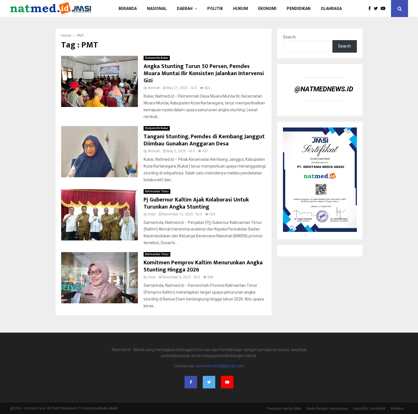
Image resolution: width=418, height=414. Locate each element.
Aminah (154, 88)
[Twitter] (377, 8)
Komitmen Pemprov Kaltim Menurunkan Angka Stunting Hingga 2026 (203, 266)
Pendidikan (299, 8)
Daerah (185, 8)
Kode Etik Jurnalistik (369, 409)
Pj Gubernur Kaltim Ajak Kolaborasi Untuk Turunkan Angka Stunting (196, 203)
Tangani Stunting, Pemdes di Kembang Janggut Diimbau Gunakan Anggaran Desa (204, 140)
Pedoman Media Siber (284, 409)
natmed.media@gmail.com (219, 366)
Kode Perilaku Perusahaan (327, 409)
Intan (152, 214)
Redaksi (397, 409)
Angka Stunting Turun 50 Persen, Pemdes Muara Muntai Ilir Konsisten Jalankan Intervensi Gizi (204, 73)
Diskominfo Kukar (156, 57)
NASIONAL (157, 8)
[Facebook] (371, 8)
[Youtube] (384, 8)
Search (289, 37)
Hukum (240, 8)
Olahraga (331, 8)
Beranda (128, 8)
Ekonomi (267, 8)
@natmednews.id (324, 89)
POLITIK (215, 8)
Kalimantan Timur (157, 191)
